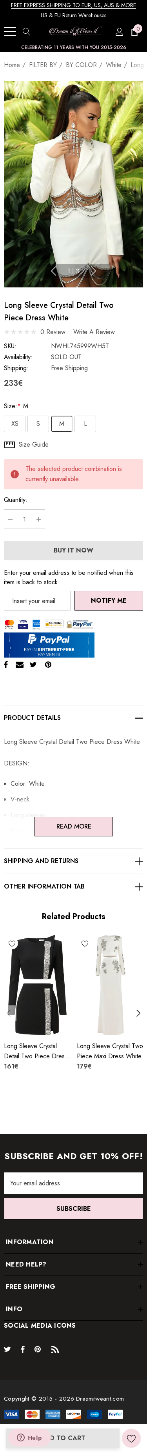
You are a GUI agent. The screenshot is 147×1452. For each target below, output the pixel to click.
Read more (73, 826)
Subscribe (73, 1208)
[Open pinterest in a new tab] (39, 1348)
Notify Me (109, 600)
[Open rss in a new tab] (56, 1348)
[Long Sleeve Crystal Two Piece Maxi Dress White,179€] (110, 985)
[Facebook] (6, 665)
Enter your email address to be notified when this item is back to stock (69, 577)
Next (93, 271)
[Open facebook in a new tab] (22, 1348)
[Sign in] (118, 31)
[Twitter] (33, 665)
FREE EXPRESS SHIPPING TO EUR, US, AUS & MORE (73, 5)
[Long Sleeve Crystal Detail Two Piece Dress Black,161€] (37, 985)
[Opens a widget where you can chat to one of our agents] (29, 1438)
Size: (16, 406)
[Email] (20, 665)
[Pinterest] (48, 665)
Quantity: (15, 499)
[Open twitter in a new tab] (8, 1348)
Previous (53, 271)
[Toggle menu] (10, 31)
